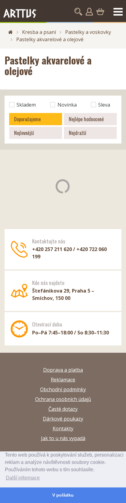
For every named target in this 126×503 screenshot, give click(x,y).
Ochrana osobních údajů (63, 399)
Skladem (26, 104)
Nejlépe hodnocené (86, 119)
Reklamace (63, 379)
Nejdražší (77, 133)
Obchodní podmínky (63, 389)
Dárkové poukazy (63, 418)
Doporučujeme (27, 119)
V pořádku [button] (63, 495)
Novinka (67, 104)
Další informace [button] (23, 477)
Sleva (104, 104)
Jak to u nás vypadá (63, 438)
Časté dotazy (63, 409)
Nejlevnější (24, 133)
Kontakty (63, 428)
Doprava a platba (63, 369)
